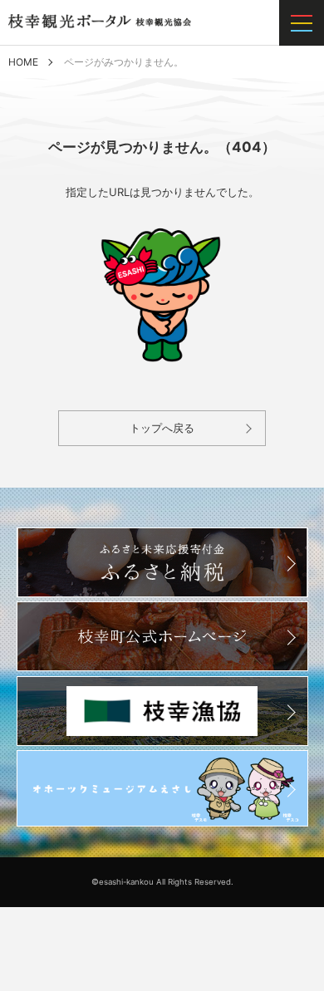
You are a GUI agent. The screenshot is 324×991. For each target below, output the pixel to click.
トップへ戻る (162, 427)
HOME (23, 62)
